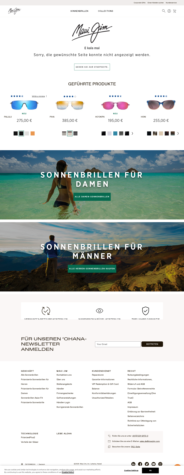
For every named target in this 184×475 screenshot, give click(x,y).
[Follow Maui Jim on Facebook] (140, 465)
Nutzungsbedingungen (138, 375)
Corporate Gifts (139, 3)
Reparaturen (98, 375)
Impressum (133, 407)
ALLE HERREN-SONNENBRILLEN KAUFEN (92, 268)
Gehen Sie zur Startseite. (92, 67)
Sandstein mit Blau (173, 133)
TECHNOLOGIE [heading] (29, 434)
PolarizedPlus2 (28, 437)
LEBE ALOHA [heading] (64, 434)
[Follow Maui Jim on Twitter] (147, 465)
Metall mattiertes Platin (27, 133)
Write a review (38, 96)
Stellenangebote (64, 384)
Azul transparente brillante (115, 133)
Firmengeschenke (65, 393)
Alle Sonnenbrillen (29, 375)
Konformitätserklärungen (104, 393)
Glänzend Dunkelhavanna (167, 133)
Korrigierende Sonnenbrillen (70, 407)
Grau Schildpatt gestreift (155, 133)
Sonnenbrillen (79, 11)
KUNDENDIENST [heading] (101, 371)
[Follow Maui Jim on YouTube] (154, 465)
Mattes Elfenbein (161, 133)
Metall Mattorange (33, 133)
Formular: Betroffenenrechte (141, 388)
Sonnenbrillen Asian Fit (32, 398)
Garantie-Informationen (103, 379)
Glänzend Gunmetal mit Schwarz (75, 133)
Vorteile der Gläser (29, 442)
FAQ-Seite (135, 447)
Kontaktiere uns (64, 375)
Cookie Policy (68, 472)
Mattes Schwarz (16, 133)
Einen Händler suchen (156, 3)
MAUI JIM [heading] (62, 371)
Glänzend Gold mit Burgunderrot (70, 133)
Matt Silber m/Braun (64, 133)
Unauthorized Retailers (102, 398)
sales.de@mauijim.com (150, 441)
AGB (130, 402)
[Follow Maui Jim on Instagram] (160, 465)
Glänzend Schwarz (104, 133)
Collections (105, 11)
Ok (150, 470)
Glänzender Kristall (109, 133)
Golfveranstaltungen (66, 398)
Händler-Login (63, 402)
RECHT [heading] (132, 371)
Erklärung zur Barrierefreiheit (141, 411)
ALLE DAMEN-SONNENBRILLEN (92, 196)
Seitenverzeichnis (136, 416)
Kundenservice (171, 3)
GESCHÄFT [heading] (27, 371)
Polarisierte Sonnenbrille (32, 402)
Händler (60, 388)
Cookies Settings (131, 470)
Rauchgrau (121, 133)
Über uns (61, 379)
